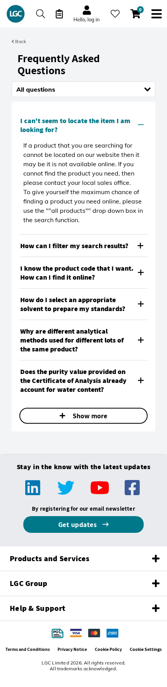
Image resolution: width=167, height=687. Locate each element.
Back (20, 41)
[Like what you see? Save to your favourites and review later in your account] (115, 13)
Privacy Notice (72, 649)
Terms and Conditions (27, 649)
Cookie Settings (146, 649)
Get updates (78, 524)
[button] (83, 125)
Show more (89, 415)
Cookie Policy (108, 649)
